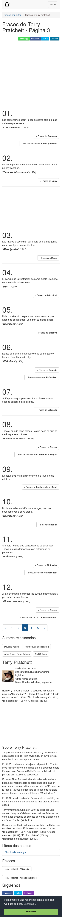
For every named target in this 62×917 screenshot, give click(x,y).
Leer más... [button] (30, 904)
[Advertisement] (31, 74)
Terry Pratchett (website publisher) (20, 877)
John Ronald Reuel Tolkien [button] (17, 653)
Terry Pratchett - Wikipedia (16, 868)
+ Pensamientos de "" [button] (39, 143)
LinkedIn (54, 38)
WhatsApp (23, 38)
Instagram (28, 893)
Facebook (35, 38)
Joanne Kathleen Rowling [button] (37, 646)
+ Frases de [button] (46, 136)
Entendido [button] (31, 911)
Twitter (45, 38)
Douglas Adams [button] (11, 646)
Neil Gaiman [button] (41, 653)
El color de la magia (15, 852)
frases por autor (13, 15)
